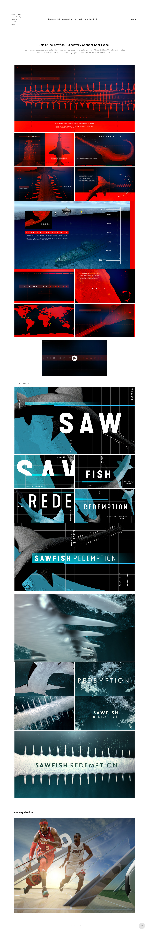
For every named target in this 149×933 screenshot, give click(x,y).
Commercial (14, 19)
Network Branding (16, 17)
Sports (19, 14)
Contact (13, 24)
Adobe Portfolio (78, 926)
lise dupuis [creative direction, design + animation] (72, 19)
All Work (13, 14)
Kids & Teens (14, 22)
